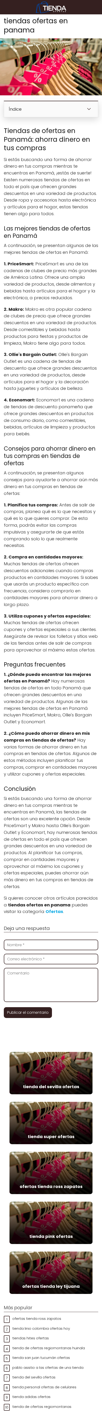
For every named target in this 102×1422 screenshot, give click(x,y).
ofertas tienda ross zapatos (36, 1318)
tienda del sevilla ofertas (34, 1377)
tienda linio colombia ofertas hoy (41, 1328)
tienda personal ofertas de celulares (44, 1387)
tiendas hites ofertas (30, 1338)
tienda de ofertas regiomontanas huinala (48, 1347)
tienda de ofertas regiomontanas (41, 1406)
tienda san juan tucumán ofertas (41, 1357)
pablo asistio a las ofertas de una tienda (47, 1367)
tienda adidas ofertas (31, 1396)
